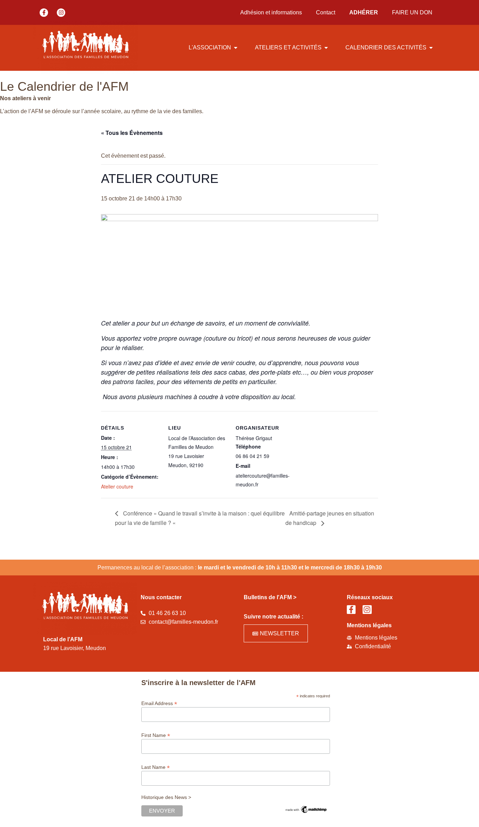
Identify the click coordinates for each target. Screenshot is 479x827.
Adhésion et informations (271, 12)
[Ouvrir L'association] (235, 47)
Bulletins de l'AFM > (270, 597)
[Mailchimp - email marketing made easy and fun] (306, 812)
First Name (155, 735)
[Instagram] (61, 12)
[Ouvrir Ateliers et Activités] (326, 47)
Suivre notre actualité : (273, 617)
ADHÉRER (363, 12)
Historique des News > (166, 797)
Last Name (155, 767)
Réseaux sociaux (370, 597)
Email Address (159, 703)
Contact (325, 12)
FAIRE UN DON (412, 12)
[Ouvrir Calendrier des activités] (431, 47)
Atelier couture (117, 486)
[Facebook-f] (44, 12)
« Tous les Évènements (132, 133)
